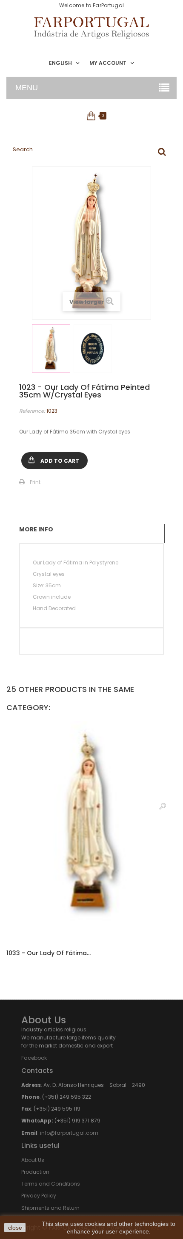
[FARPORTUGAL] (91, 28)
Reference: (32, 410)
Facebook (34, 1057)
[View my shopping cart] (92, 116)
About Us (32, 1160)
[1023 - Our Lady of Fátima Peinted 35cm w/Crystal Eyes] (51, 348)
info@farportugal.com (69, 1132)
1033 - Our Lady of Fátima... (48, 953)
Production (35, 1171)
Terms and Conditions (50, 1183)
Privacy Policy (38, 1195)
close (15, 1227)
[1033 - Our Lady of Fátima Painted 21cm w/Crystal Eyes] (91, 830)
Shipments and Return (50, 1207)
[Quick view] (162, 806)
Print (35, 482)
